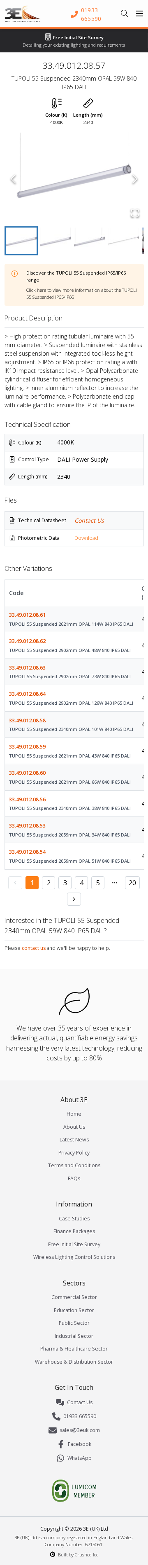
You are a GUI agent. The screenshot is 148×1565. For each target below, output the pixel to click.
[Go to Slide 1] (21, 240)
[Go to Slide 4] (123, 240)
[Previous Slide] (13, 178)
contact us (34, 948)
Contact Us (89, 520)
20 (132, 882)
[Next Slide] (135, 178)
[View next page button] (74, 899)
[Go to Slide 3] (89, 240)
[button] (74, 179)
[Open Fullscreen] (135, 213)
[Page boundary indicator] (115, 882)
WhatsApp (79, 1458)
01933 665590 (79, 1416)
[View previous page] (15, 882)
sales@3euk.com (80, 1430)
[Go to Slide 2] (55, 240)
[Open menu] (140, 13)
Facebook (79, 1444)
